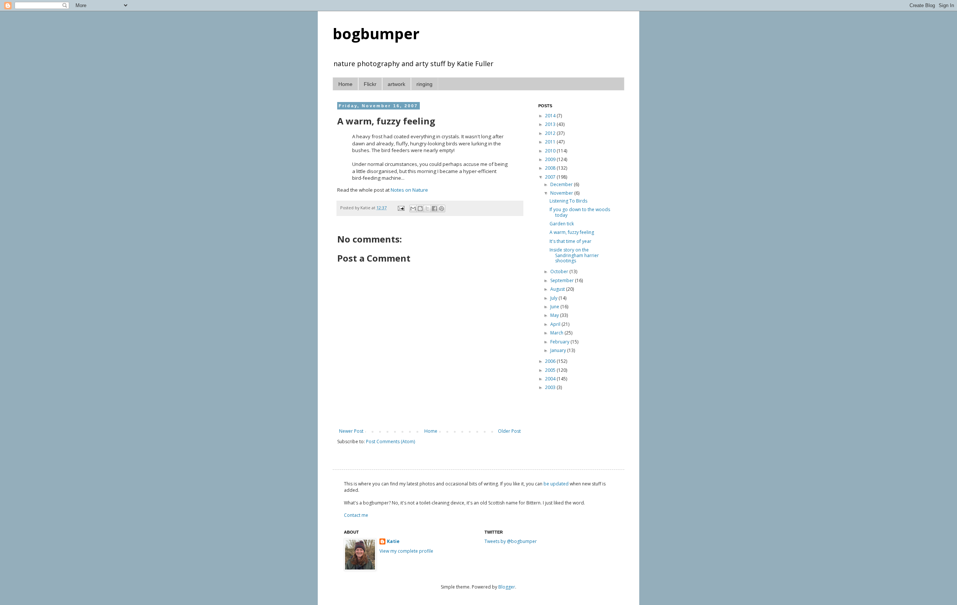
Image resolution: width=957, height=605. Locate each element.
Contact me (356, 515)
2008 (551, 168)
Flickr (370, 84)
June (555, 306)
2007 (551, 177)
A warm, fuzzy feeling (572, 232)
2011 (551, 142)
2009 (551, 159)
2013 (551, 124)
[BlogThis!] (420, 208)
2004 (551, 379)
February (560, 342)
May (555, 315)
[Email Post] (401, 207)
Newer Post (351, 431)
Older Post (509, 431)
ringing (424, 84)
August (558, 289)
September (562, 280)
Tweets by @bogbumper (510, 541)
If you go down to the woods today (580, 212)
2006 (551, 361)
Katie (393, 541)
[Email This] (413, 208)
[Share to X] (427, 208)
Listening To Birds (568, 201)
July (554, 298)
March (557, 333)
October (559, 271)
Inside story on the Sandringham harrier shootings (574, 255)
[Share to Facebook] (434, 208)
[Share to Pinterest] (441, 208)
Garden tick (562, 223)
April (555, 324)
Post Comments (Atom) (390, 441)
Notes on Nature (409, 189)
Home (345, 84)
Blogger (506, 587)
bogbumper (376, 33)
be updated (556, 484)
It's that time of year (570, 241)
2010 (551, 151)
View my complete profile (406, 551)
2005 (551, 370)
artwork (396, 84)
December (562, 184)
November (562, 193)
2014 (551, 115)
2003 (551, 387)
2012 (551, 133)
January (558, 350)
